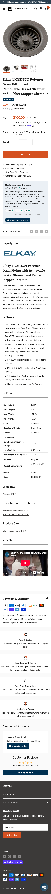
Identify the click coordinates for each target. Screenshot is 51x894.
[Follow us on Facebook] (4, 856)
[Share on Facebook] (31, 231)
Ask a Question (19, 746)
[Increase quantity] (29, 142)
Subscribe (12, 835)
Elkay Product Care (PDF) (14, 531)
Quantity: (7, 142)
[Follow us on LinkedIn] (19, 856)
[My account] (41, 8)
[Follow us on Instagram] (9, 856)
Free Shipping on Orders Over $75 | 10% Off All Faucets (25, 2)
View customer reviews (17, 220)
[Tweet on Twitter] (41, 231)
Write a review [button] (25, 772)
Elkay (5, 105)
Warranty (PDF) (10, 494)
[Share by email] (46, 231)
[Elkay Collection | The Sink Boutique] (19, 249)
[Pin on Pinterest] (36, 231)
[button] (44, 887)
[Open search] (35, 8)
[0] (46, 8)
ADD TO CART (25, 154)
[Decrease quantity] (16, 142)
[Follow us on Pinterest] (14, 856)
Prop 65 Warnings (35, 384)
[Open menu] (4, 9)
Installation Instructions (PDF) (16, 510)
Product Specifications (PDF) (16, 514)
